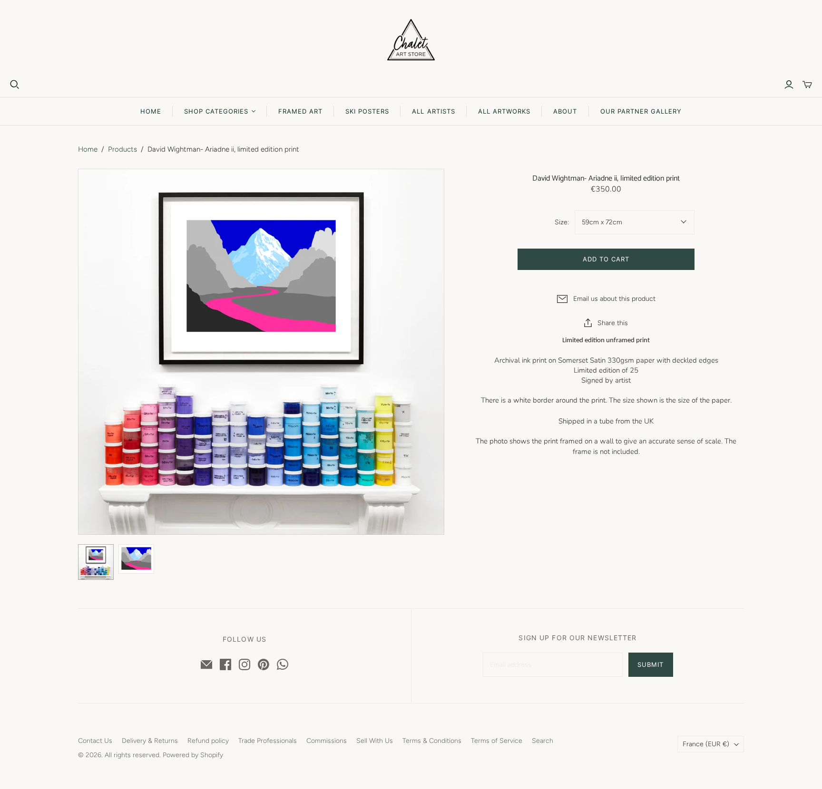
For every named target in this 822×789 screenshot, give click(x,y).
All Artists (433, 111)
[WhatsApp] (282, 664)
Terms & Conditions (431, 741)
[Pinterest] (263, 664)
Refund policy (208, 741)
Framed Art (300, 111)
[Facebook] (225, 664)
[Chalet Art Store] (411, 39)
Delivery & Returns (150, 741)
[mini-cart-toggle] (807, 84)
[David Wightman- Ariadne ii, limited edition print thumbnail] (96, 562)
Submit (650, 664)
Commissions (326, 741)
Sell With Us (374, 741)
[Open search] (15, 84)
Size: (561, 222)
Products (122, 149)
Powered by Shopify (193, 755)
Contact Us (95, 741)
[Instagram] (244, 664)
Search (542, 741)
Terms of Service (496, 741)
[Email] (206, 664)
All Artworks (504, 111)
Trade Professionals (267, 741)
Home (150, 111)
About (565, 111)
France (706, 744)
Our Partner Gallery (641, 111)
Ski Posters (367, 111)
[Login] (789, 84)
